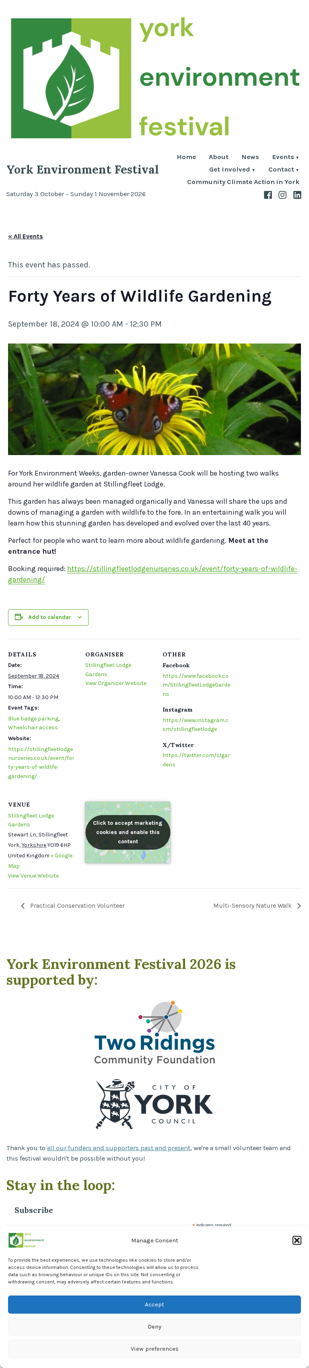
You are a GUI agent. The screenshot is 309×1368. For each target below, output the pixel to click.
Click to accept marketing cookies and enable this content (128, 832)
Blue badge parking (33, 718)
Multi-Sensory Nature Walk (253, 905)
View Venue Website (33, 875)
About (219, 158)
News (250, 158)
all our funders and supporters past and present (118, 1148)
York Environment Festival (82, 169)
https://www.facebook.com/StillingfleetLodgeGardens (196, 685)
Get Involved (229, 170)
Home (186, 158)
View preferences (155, 1348)
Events (283, 158)
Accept (154, 1304)
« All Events (25, 236)
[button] (297, 1240)
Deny (154, 1326)
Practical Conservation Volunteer (77, 905)
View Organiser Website (115, 683)
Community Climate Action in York (243, 182)
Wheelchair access (33, 727)
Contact (281, 170)
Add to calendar (49, 617)
